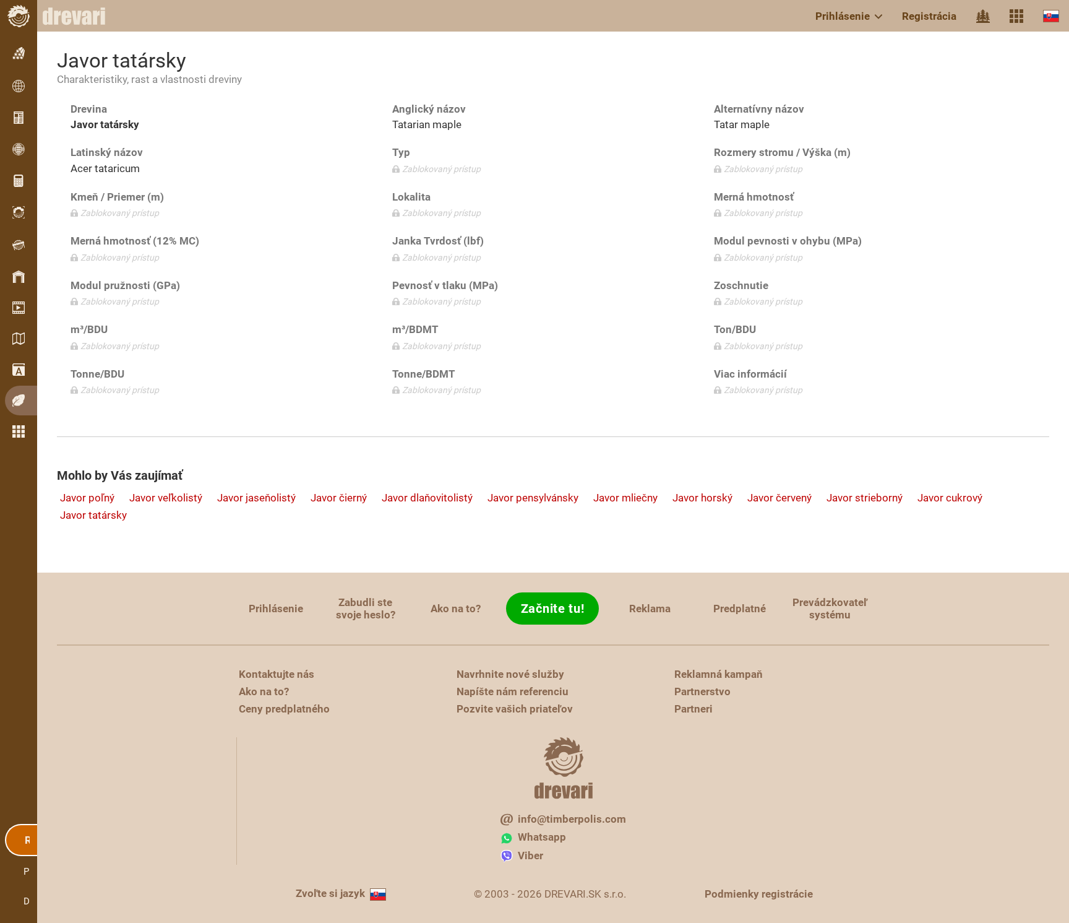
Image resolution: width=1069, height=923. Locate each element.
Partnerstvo (702, 691)
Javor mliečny (625, 498)
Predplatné (739, 608)
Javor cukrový (949, 498)
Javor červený (779, 498)
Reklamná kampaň (718, 674)
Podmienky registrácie (759, 894)
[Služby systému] (1016, 16)
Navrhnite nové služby (510, 674)
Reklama (650, 608)
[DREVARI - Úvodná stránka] (80, 16)
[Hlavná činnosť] (983, 16)
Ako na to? (456, 608)
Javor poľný (87, 498)
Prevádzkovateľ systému (829, 608)
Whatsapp (542, 837)
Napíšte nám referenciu (513, 691)
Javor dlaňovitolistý (427, 498)
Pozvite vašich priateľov (515, 709)
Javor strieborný (864, 498)
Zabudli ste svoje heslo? (365, 608)
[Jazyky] (1051, 16)
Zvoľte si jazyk (330, 893)
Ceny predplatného (284, 709)
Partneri (693, 709)
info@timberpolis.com (572, 819)
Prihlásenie (842, 16)
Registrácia (929, 16)
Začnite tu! (553, 608)
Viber (530, 855)
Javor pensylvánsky (532, 498)
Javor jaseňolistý (256, 498)
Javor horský (702, 498)
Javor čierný (339, 498)
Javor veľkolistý (165, 498)
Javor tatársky (93, 515)
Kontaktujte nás (276, 674)
